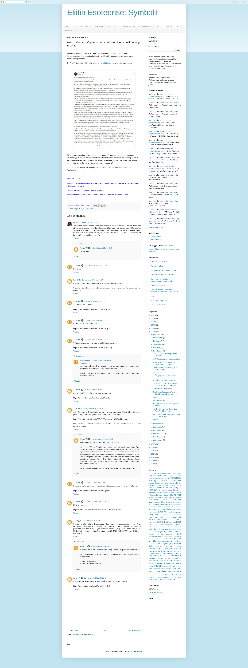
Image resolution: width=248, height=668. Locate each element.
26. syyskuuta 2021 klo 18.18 (102, 439)
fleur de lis (172, 492)
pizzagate (165, 541)
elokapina (164, 490)
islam (168, 502)
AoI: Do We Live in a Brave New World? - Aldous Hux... (165, 410)
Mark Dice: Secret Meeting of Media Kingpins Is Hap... (166, 415)
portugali (151, 544)
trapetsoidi (157, 568)
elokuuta (156, 348)
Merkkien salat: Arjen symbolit (164, 380)
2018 (153, 451)
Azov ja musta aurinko (159, 305)
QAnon (158, 546)
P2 (149, 539)
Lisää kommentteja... (156, 227)
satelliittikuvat (176, 556)
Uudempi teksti (73, 630)
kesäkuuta (157, 424)
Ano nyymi (77, 521)
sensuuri (151, 560)
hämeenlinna (153, 500)
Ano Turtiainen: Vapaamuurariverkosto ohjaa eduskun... (164, 375)
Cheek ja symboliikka (159, 262)
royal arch (177, 551)
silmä (171, 560)
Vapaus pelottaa (157, 266)
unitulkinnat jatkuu (171, 103)
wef (173, 580)
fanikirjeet (152, 492)
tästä (155, 41)
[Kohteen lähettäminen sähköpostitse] (95, 205)
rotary (155, 551)
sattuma (152, 558)
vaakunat (171, 572)
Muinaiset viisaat (128, 26)
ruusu (158, 553)
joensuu (173, 504)
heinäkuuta (157, 351)
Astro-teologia (112, 26)
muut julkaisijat (161, 532)
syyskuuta (157, 344)
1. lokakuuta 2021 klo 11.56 (94, 483)
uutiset (162, 571)
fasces (158, 492)
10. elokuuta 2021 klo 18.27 (92, 280)
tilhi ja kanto (169, 175)
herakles (151, 497)
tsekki (163, 568)
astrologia (153, 480)
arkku (150, 478)
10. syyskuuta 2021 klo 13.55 (95, 320)
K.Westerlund (85, 360)
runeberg (152, 553)
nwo (171, 534)
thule (174, 566)
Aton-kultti (99, 26)
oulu (171, 536)
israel (173, 502)
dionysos (177, 488)
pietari (159, 541)
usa (156, 571)
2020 (153, 444)
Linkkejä (169, 26)
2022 (153, 328)
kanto (179, 507)
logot (178, 522)
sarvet (159, 556)
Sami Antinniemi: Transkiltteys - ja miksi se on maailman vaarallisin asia (165, 291)
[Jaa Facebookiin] (102, 205)
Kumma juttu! (156, 237)
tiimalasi (178, 566)
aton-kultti (176, 480)
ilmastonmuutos (154, 502)
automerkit (152, 485)
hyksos (171, 497)
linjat (166, 522)
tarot (158, 565)
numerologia (164, 534)
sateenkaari (165, 556)
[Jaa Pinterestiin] (104, 205)
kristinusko (153, 515)
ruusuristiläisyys (167, 553)
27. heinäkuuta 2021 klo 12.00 (95, 266)
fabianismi (177, 490)
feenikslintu (164, 492)
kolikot (169, 509)
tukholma (169, 568)
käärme (163, 520)
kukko (165, 515)
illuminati (177, 500)
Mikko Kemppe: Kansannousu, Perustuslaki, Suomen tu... (164, 363)
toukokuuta (157, 427)
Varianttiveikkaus (159, 400)
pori (180, 541)
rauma (162, 549)
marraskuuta (158, 338)
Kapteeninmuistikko (158, 285)
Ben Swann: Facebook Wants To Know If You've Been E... (165, 393)
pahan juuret (162, 539)
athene (164, 481)
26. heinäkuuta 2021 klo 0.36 (89, 222)
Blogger (139, 651)
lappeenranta (153, 522)
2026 (153, 315)
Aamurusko (78, 409)
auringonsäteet (154, 483)
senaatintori (176, 558)
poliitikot (79, 209)
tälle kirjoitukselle (107, 63)
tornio (151, 568)
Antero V (83, 248)
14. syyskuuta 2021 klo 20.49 (95, 340)
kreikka (178, 512)
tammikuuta (158, 440)
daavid (171, 488)
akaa (155, 473)
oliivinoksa (159, 536)
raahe (179, 546)
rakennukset (154, 549)
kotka (171, 512)
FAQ (179, 26)
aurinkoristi (177, 483)
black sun (152, 487)
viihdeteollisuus (156, 580)
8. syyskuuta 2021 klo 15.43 (94, 301)
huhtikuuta (157, 430)
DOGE (151, 490)
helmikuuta (157, 437)
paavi (154, 539)
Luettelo (68, 31)
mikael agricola (174, 527)
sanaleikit (152, 556)
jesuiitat (167, 504)
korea (154, 512)
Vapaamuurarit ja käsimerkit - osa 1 (164, 270)
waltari (169, 580)
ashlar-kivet (163, 478)
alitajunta (152, 476)
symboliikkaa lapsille (172, 563)
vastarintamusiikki (164, 577)
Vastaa (76, 238)
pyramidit (177, 544)
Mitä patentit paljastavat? (162, 389)
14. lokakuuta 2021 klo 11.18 (101, 546)
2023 (153, 325)
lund (156, 524)
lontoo (151, 524)
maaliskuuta (158, 434)
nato (157, 534)
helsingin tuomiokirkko (164, 495)
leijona (160, 522)
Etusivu (68, 26)
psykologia (167, 544)
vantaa (159, 575)
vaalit (179, 572)
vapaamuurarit (88, 209)
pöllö (151, 546)
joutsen (178, 504)
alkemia (159, 476)
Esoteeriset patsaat (83, 26)
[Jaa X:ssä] (99, 205)
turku (175, 568)
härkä (165, 500)
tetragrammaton (166, 566)
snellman (177, 560)
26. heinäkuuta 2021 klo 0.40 (101, 248)
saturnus (160, 558)
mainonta (177, 524)
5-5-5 (150, 473)
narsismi (151, 534)
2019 (153, 447)
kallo (173, 507)
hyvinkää (178, 497)
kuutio (168, 517)
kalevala (167, 507)
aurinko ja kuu (166, 483)
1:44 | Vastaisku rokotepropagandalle (166, 359)
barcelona (177, 485)
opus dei (167, 536)
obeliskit (178, 534)
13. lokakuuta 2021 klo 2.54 (93, 521)
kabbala (159, 507)
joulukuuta (157, 334)
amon (166, 475)
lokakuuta (157, 341)
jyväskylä (152, 507)
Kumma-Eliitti (176, 515)
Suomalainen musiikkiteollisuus (162, 275)
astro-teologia (174, 478)
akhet (169, 473)
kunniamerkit (153, 517)
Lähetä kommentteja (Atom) (82, 634)
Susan (155, 397)
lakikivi (178, 520)
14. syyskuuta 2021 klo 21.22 (102, 360)
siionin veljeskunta (161, 560)
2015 (153, 461)
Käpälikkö (77, 280)
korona (162, 511)
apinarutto (178, 475)
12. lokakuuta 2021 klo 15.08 (95, 502)
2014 (153, 464)
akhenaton (162, 473)
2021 (153, 332)
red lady (167, 549)
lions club (172, 522)
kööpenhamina (170, 519)
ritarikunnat (176, 549)
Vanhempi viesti (134, 630)
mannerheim (153, 527)
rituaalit (151, 551)
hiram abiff (164, 497)
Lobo (75, 222)
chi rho (165, 487)
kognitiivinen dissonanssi (158, 509)
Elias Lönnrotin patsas (159, 301)
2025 (153, 319)
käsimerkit (176, 517)
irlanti (163, 502)
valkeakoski (152, 575)
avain (159, 485)
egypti (157, 490)
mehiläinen (163, 527)
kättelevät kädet (154, 519)
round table (169, 551)
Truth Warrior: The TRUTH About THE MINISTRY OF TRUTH (165, 384)
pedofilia (152, 541)
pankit (170, 539)
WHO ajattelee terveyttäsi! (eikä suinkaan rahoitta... (165, 369)
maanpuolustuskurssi (166, 524)
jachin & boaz (158, 504)
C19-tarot (159, 488)
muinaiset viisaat (156, 529)
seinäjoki (167, 558)
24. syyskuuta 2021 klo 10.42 (95, 390)
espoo (170, 490)
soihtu (151, 563)
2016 (153, 457)
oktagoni (152, 536)
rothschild (161, 551)
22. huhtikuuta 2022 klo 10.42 (95, 578)
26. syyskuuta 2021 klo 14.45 (94, 409)
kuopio (162, 517)
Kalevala (159, 26)
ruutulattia (177, 553)
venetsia (178, 577)
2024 (152, 296)
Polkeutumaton (156, 240)
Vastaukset (80, 243)
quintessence (169, 546)
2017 (153, 454)
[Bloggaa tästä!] (97, 205)
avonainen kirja (167, 485)
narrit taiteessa (175, 532)
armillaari (155, 478)
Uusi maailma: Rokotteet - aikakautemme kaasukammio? (162, 280)
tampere (152, 566)
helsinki (177, 495)
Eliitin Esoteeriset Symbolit (112, 12)
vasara (151, 577)
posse (158, 544)
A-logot (155, 420)
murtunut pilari (170, 529)
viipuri (165, 580)
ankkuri (171, 475)
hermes (157, 497)
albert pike (177, 473)
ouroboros (177, 536)
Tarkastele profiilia (155, 592)
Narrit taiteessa (145, 26)
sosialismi (158, 563)
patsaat (177, 539)
